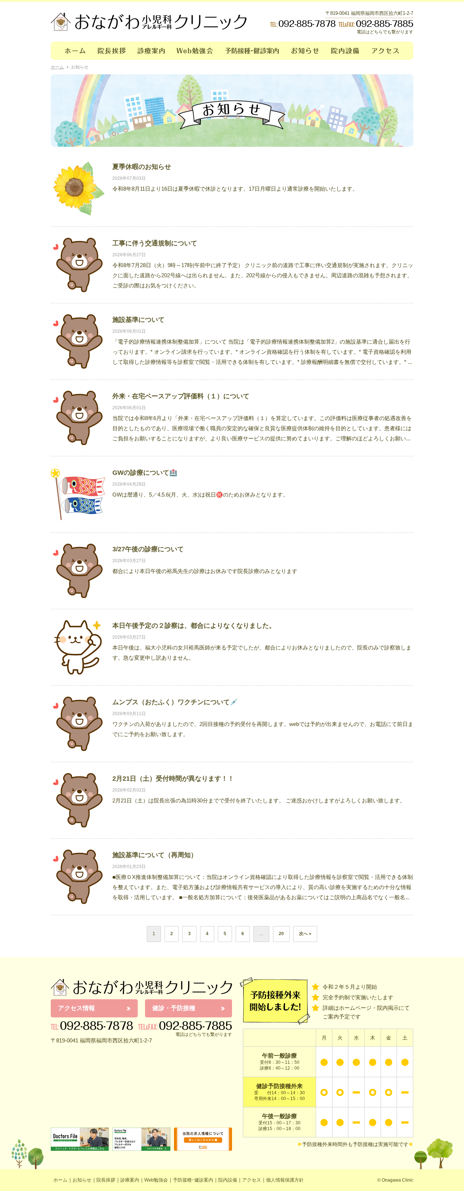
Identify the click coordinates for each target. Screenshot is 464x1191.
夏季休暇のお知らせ (141, 166)
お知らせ (305, 51)
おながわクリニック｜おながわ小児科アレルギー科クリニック (148, 22)
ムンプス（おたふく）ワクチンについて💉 (175, 702)
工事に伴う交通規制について (154, 243)
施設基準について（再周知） (154, 855)
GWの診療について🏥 (144, 472)
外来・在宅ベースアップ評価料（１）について (180, 396)
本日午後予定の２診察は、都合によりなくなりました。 (194, 625)
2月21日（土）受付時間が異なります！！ (173, 778)
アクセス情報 (76, 1008)
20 (281, 933)
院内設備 (345, 51)
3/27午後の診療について (148, 549)
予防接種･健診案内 (252, 51)
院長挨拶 (112, 51)
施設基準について (138, 319)
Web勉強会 (195, 51)
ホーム (71, 51)
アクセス (389, 51)
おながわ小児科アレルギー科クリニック (141, 987)
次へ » (305, 933)
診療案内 (151, 51)
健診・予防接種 (173, 1008)
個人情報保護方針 (285, 1180)
